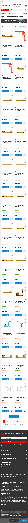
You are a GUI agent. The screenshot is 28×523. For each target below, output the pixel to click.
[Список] (23, 27)
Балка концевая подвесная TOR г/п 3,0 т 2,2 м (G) (7, 365)
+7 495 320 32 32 (17, 6)
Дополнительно (6, 454)
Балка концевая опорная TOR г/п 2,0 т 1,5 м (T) (20, 269)
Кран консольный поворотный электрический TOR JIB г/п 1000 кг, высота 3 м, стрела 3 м (20, 45)
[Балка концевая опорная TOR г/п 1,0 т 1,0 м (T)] (7, 100)
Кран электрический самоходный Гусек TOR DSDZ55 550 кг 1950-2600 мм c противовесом (20, 301)
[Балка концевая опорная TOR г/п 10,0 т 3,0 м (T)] (20, 132)
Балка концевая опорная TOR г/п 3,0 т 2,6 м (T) (7, 301)
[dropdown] (2, 1)
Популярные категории (8, 458)
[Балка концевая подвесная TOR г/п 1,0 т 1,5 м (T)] (7, 228)
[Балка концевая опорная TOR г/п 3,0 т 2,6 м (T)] (7, 292)
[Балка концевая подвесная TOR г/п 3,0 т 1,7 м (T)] (20, 196)
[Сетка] (20, 27)
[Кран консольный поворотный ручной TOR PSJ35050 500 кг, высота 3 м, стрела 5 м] (7, 388)
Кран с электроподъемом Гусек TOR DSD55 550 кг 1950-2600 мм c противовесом (7, 333)
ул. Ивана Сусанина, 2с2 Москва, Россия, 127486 (14, 474)
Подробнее (23, 518)
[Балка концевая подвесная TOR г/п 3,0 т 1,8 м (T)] (20, 164)
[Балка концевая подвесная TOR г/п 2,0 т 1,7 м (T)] (7, 164)
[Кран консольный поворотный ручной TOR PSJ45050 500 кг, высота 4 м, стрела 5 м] (20, 388)
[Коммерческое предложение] (11, 59)
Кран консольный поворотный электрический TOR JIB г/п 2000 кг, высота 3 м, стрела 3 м (7, 77)
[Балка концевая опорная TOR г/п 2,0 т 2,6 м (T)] (7, 260)
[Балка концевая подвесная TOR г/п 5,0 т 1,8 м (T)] (7, 132)
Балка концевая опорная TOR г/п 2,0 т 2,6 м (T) (7, 269)
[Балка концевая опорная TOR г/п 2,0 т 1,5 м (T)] (20, 260)
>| (23, 421)
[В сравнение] (12, 34)
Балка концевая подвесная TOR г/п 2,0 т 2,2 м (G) (20, 365)
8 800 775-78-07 (17, 4)
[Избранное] (20, 1)
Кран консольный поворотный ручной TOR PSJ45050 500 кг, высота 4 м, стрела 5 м (20, 397)
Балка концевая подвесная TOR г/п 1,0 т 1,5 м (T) (7, 237)
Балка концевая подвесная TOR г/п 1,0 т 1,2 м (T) (20, 77)
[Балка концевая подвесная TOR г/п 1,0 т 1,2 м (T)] (20, 68)
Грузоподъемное (15, 13)
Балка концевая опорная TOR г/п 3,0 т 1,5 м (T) (20, 109)
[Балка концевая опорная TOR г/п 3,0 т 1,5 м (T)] (20, 100)
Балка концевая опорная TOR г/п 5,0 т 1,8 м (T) (7, 205)
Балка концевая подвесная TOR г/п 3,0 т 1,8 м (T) (20, 173)
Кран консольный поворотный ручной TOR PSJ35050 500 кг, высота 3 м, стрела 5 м (7, 397)
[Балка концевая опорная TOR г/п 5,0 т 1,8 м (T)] (7, 196)
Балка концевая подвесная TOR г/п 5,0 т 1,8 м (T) (7, 141)
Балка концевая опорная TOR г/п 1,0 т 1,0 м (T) (7, 109)
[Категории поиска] (11, 10)
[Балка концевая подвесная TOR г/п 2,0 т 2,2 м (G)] (20, 356)
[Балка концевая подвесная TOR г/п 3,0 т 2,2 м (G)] (7, 356)
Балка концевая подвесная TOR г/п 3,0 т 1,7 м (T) (20, 205)
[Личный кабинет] (26, 1)
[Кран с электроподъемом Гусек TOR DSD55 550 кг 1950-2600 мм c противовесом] (7, 324)
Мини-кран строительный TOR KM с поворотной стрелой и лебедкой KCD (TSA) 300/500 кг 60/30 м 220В (20, 333)
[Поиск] (25, 10)
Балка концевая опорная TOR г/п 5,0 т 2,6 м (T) (20, 237)
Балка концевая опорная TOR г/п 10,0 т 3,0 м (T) (20, 141)
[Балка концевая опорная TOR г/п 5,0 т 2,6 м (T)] (20, 228)
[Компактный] (25, 27)
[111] (14, 21)
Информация (5, 450)
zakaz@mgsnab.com (7, 469)
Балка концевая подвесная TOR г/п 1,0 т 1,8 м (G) (7, 45)
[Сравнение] (23, 1)
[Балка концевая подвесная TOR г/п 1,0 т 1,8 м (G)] (7, 36)
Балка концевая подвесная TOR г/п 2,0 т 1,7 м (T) (7, 173)
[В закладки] (12, 31)
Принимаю (23, 520)
